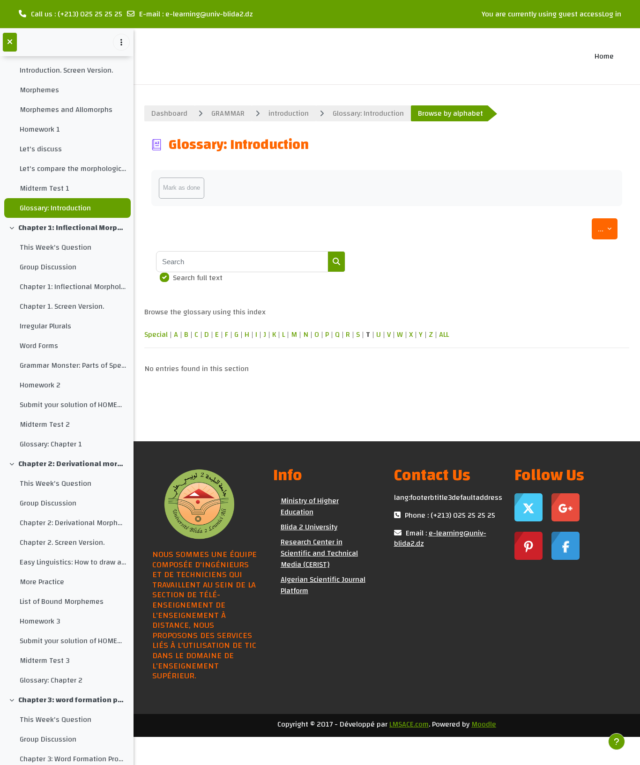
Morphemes (39, 90)
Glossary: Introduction (55, 208)
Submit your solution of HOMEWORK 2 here (73, 404)
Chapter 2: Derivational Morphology (73, 522)
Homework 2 (40, 385)
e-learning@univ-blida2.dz (209, 14)
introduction (288, 113)
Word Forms (39, 345)
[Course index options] (121, 42)
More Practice (42, 581)
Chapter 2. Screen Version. (62, 542)
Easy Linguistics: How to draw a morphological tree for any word (73, 562)
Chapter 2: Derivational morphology (72, 463)
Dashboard (169, 113)
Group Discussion (48, 267)
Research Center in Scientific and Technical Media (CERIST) (319, 553)
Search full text (198, 277)
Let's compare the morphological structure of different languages (73, 168)
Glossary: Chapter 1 (51, 444)
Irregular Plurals (45, 326)
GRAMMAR (228, 113)
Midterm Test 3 (44, 660)
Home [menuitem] (604, 56)
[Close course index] (9, 42)
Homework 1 (40, 129)
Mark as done (181, 187)
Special (156, 334)
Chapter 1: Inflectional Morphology (72, 227)
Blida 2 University (309, 527)
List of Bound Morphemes (62, 601)
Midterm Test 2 (45, 424)
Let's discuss (41, 149)
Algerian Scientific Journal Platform (323, 585)
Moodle (483, 724)
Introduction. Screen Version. (66, 70)
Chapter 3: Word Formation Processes (73, 759)
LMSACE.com (409, 724)
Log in (611, 14)
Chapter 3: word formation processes (72, 700)
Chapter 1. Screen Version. (62, 306)
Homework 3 (40, 621)
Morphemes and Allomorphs (66, 109)
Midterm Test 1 (44, 188)
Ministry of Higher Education (310, 506)
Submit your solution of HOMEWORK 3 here (73, 640)
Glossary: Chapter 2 (51, 680)
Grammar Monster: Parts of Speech (73, 365)
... (608, 228)
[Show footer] (616, 741)
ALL (444, 334)
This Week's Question (55, 247)
